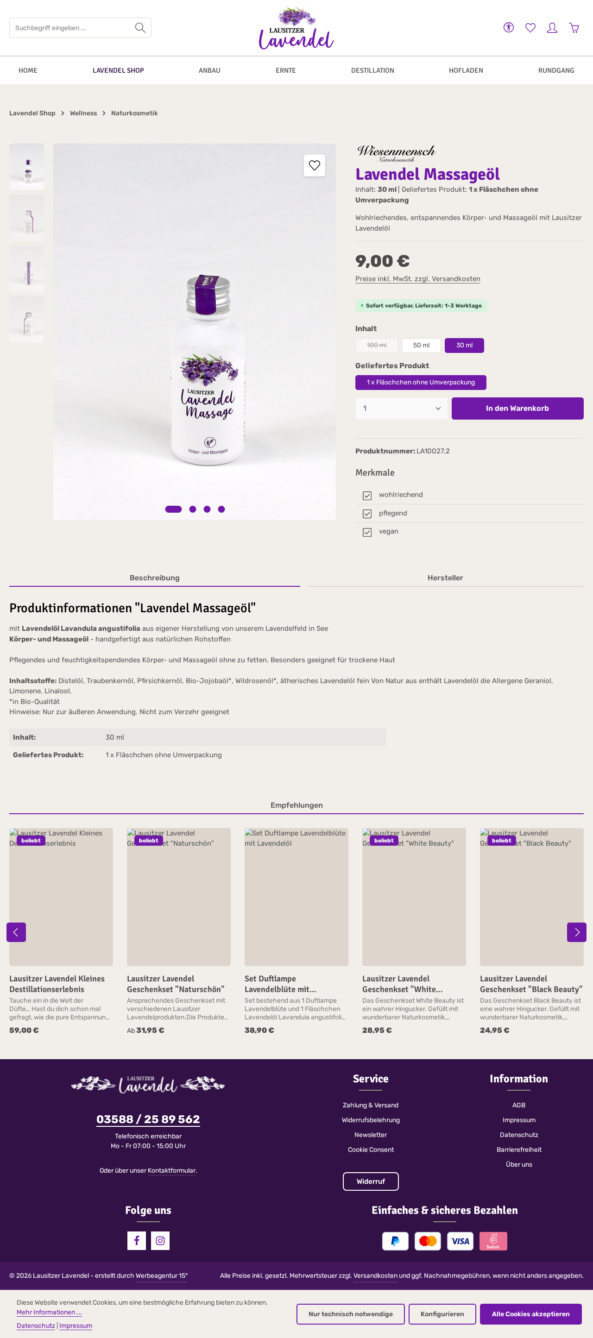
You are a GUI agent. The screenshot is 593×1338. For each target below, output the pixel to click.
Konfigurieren (442, 1314)
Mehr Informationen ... (49, 1312)
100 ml (382, 347)
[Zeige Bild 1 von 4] (173, 509)
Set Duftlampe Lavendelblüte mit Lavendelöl (277, 984)
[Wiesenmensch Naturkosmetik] (397, 154)
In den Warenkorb (517, 408)
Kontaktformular (172, 1171)
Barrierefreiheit (519, 1150)
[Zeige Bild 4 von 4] (221, 509)
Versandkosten (375, 1276)
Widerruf (371, 1181)
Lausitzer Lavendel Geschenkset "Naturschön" (176, 984)
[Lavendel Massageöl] (194, 332)
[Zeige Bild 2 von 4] (192, 509)
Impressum (519, 1120)
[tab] (154, 578)
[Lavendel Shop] (118, 70)
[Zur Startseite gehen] (296, 28)
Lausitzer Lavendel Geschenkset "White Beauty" (399, 984)
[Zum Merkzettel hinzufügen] (315, 165)
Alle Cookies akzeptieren (531, 1314)
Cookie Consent (371, 1150)
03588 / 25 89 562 (148, 1119)
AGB (518, 1105)
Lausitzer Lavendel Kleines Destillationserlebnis (57, 984)
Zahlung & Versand (370, 1105)
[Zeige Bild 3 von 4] (206, 509)
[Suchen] (140, 28)
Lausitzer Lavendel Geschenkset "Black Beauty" (531, 984)
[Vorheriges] (16, 932)
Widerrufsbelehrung (371, 1120)
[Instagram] (160, 1240)
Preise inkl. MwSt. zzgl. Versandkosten (417, 279)
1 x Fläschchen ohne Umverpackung (421, 382)
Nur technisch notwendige (351, 1314)
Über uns (519, 1164)
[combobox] (69, 28)
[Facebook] (136, 1240)
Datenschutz (519, 1135)
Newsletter (370, 1135)
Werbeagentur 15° (162, 1276)
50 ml (421, 345)
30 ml (464, 345)
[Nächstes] (577, 932)
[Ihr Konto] (552, 28)
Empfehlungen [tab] (297, 805)
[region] (173, 332)
